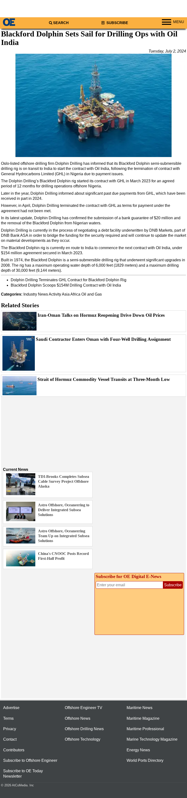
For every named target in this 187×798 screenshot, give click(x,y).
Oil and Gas (91, 294)
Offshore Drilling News (84, 729)
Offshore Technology (82, 739)
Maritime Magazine (143, 718)
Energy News (138, 750)
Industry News (35, 294)
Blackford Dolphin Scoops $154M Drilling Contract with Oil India (66, 285)
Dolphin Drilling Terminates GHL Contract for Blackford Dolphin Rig (68, 280)
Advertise (11, 708)
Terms (8, 718)
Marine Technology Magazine (152, 739)
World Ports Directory (145, 760)
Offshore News (77, 718)
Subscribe (116, 23)
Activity (55, 294)
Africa (75, 294)
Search (61, 23)
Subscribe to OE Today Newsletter (23, 773)
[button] (93, 105)
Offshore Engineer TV (83, 708)
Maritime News (139, 708)
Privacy (9, 729)
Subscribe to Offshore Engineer (30, 760)
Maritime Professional (145, 729)
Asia (66, 294)
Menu (178, 22)
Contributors (13, 750)
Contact (10, 739)
